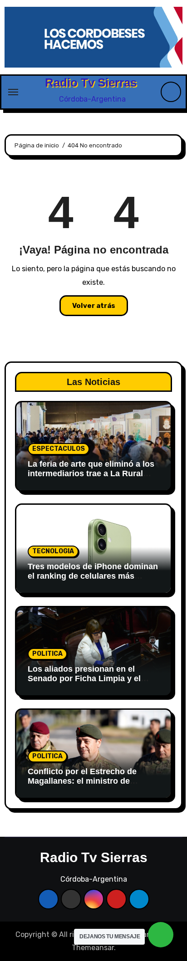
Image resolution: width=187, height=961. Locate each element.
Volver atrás (93, 306)
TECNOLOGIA (53, 551)
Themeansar (93, 947)
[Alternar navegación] (13, 92)
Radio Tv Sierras (91, 82)
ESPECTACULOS (58, 449)
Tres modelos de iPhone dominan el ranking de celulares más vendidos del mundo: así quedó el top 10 (93, 581)
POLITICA (47, 654)
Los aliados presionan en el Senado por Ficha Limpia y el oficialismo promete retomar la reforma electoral (87, 683)
